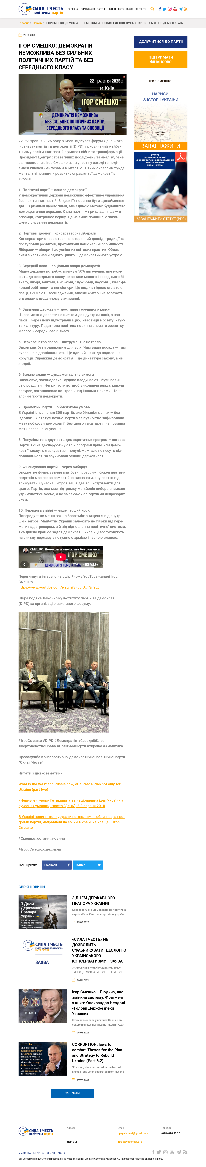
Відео (129, 9)
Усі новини (72, 1093)
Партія (101, 9)
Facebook (50, 865)
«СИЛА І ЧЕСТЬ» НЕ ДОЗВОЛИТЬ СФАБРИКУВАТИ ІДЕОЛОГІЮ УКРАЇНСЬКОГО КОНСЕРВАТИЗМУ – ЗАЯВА (99, 950)
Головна (73, 9)
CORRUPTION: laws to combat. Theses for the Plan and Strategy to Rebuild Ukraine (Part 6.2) (97, 1052)
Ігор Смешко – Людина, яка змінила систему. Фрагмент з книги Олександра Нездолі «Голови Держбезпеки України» (98, 1003)
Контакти (140, 9)
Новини (111, 9)
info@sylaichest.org (130, 1141)
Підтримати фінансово (161, 59)
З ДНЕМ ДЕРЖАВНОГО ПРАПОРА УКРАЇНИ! (93, 901)
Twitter (80, 865)
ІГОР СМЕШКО (87, 9)
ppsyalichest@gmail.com (133, 1133)
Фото (121, 9)
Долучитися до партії (161, 42)
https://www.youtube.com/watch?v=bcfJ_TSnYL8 (59, 587)
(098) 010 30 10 (170, 1133)
